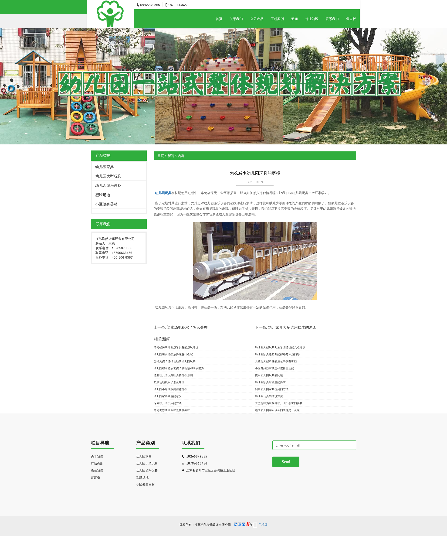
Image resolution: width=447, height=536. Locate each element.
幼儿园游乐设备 (108, 185)
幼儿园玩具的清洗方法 (269, 396)
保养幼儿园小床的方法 (168, 403)
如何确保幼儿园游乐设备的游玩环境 (176, 347)
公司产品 (256, 18)
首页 (219, 18)
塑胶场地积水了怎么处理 (187, 327)
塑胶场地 (102, 194)
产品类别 (97, 463)
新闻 (294, 18)
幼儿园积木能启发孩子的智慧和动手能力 (179, 368)
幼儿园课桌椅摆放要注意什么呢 (173, 354)
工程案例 (277, 18)
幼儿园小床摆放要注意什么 (170, 389)
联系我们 (332, 18)
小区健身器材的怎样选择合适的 (274, 368)
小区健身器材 (106, 204)
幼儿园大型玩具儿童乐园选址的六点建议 (280, 347)
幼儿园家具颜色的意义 (168, 396)
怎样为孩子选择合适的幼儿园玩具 (175, 361)
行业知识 (311, 18)
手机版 (263, 524)
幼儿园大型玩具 (108, 176)
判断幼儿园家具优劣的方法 (271, 389)
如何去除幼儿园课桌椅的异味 (172, 410)
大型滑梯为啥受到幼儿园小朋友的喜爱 (278, 403)
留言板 (351, 18)
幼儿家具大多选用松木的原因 (292, 327)
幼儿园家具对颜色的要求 (270, 382)
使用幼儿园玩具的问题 (269, 375)
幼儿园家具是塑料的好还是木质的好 (277, 354)
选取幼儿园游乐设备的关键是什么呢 (277, 410)
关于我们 (236, 18)
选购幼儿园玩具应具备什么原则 (173, 375)
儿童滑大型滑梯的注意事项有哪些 (276, 361)
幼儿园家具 (104, 166)
